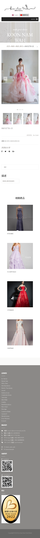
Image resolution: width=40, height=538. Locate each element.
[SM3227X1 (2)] (20, 77)
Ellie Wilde (4, 400)
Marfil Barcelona (6, 404)
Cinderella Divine (6, 395)
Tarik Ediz (4, 397)
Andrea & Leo (5, 393)
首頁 (8, 46)
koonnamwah (10, 449)
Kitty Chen (4, 383)
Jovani (3, 390)
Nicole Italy (4, 381)
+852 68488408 (19, 440)
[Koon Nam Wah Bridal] (20, 8)
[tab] (20, 167)
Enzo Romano (5, 418)
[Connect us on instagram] (7, 482)
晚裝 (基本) (19, 46)
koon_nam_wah (10, 447)
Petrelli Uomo (5, 416)
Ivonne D (4, 414)
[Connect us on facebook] (7, 466)
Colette (3, 402)
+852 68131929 (19, 437)
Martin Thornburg (6, 388)
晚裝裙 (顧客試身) (15, 141)
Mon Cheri (4, 407)
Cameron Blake (5, 411)
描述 (5, 167)
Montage (4, 409)
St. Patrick (4, 379)
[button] (33, 19)
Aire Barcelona (5, 386)
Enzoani (3, 421)
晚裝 (12, 46)
